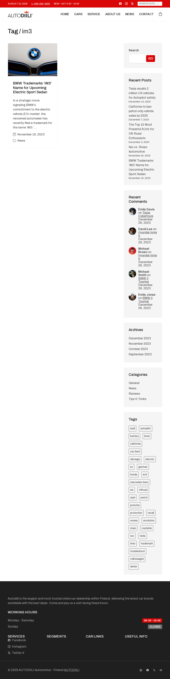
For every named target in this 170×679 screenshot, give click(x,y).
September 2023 (140, 354)
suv (132, 535)
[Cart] (160, 14)
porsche (135, 505)
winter (133, 566)
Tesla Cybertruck (145, 214)
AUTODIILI (71, 670)
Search (134, 50)
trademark (147, 543)
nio (131, 489)
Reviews (134, 393)
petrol (144, 497)
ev (131, 466)
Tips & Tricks (137, 399)
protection (136, 512)
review (134, 520)
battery (134, 436)
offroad (143, 489)
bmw (147, 436)
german (142, 466)
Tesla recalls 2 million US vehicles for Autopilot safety (142, 93)
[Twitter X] (132, 3)
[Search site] (160, 4)
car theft (135, 451)
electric (149, 459)
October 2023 (138, 349)
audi (132, 428)
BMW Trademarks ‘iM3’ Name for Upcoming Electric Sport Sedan (32, 87)
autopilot (145, 428)
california (135, 443)
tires (132, 543)
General (134, 383)
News (21, 140)
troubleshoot (137, 551)
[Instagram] (126, 3)
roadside (147, 528)
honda (133, 474)
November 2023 (140, 343)
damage (135, 459)
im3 (145, 474)
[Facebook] (120, 3)
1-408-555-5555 (40, 3)
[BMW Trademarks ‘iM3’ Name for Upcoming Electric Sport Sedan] (32, 59)
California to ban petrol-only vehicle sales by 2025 (141, 111)
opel (132, 497)
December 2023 (140, 338)
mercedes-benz (139, 482)
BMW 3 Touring (143, 280)
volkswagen (137, 558)
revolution (148, 520)
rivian (133, 528)
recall (151, 512)
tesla (142, 535)
